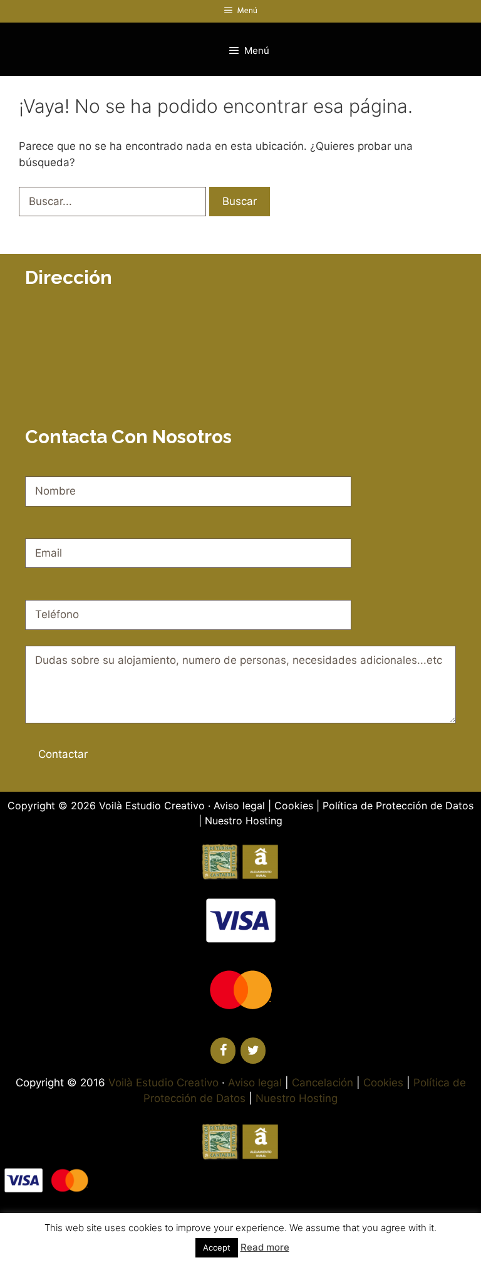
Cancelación (322, 1082)
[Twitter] (253, 1050)
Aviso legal (239, 805)
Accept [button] (216, 1247)
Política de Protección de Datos (398, 805)
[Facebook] (222, 1050)
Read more (264, 1247)
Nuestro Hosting (243, 820)
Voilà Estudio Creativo (152, 805)
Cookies (293, 805)
